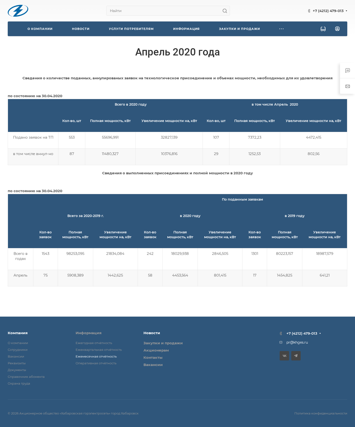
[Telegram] (296, 355)
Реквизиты (17, 363)
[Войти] (337, 29)
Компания (18, 333)
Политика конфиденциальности (320, 413)
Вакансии (16, 356)
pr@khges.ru (297, 342)
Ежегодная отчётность (94, 343)
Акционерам (156, 350)
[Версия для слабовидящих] (323, 29)
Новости (151, 333)
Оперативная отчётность (96, 363)
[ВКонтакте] (284, 355)
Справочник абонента (26, 377)
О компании (18, 343)
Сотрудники (18, 350)
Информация (88, 333)
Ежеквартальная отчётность (99, 350)
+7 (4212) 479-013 (328, 10)
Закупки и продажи (163, 343)
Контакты (153, 357)
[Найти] (226, 11)
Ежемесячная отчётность (96, 356)
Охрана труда (19, 383)
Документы (17, 370)
